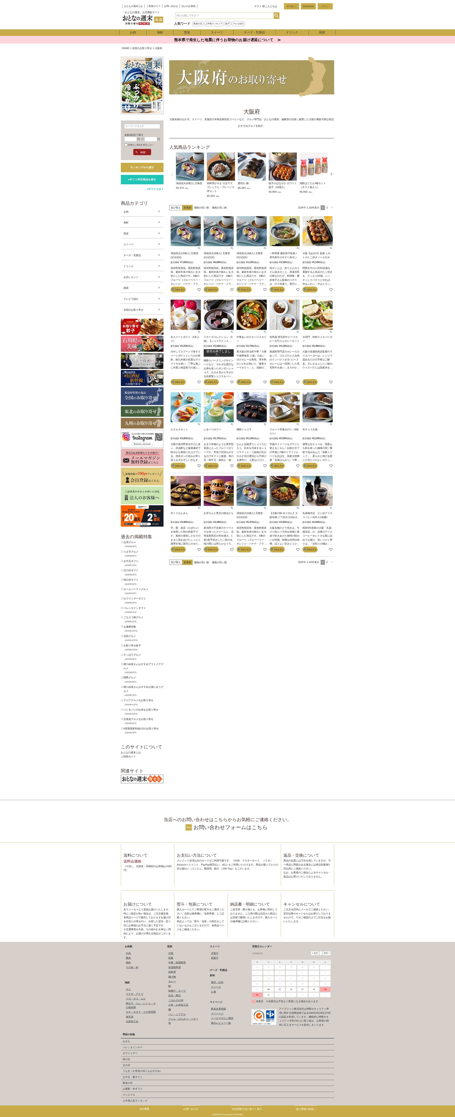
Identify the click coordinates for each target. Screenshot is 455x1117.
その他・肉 (132, 967)
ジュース (216, 986)
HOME (125, 48)
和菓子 (214, 958)
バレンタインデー (133, 1047)
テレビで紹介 (131, 299)
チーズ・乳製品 (254, 32)
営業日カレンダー (262, 946)
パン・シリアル (177, 1014)
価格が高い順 (219, 207)
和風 (170, 958)
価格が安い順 (201, 207)
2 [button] (327, 207)
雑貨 (322, 32)
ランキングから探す (142, 167)
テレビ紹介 (238, 23)
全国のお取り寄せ (142, 48)
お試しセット (131, 277)
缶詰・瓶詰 (174, 995)
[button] (331, 207)
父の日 (126, 1065)
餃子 (228, 23)
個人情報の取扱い (306, 1109)
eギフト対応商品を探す (142, 179)
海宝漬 (129, 1016)
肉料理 (172, 972)
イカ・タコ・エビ (136, 998)
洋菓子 (214, 953)
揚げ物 (172, 976)
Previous (172, 175)
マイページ (216, 1002)
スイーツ (217, 32)
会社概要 (144, 1108)
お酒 (213, 991)
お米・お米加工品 (178, 1004)
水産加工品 (132, 1021)
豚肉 (128, 958)
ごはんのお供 (175, 1000)
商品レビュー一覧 (221, 1023)
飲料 (212, 975)
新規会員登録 (308, 6)
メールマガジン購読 (222, 1018)
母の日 (126, 1059)
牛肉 (128, 953)
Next (331, 174)
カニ (128, 989)
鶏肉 (128, 962)
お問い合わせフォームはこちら (231, 827)
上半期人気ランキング (135, 1100)
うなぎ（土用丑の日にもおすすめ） (142, 1071)
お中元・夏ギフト (133, 1077)
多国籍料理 (174, 967)
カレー (172, 981)
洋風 (170, 953)
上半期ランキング (213, 23)
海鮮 (160, 32)
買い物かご (291, 6)
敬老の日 (198, 23)
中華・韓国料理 (177, 962)
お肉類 (128, 946)
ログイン (325, 6)
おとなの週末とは (133, 6)
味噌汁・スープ (177, 990)
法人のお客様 (189, 6)
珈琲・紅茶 (217, 982)
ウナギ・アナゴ (134, 994)
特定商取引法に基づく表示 (247, 1109)
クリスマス (129, 1094)
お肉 (133, 32)
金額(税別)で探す (134, 134)
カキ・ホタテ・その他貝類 (141, 1012)
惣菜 (187, 32)
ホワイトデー (130, 1053)
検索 (276, 15)
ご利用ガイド (153, 6)
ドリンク (292, 32)
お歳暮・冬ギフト (133, 1088)
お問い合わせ (171, 6)
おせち (126, 1041)
